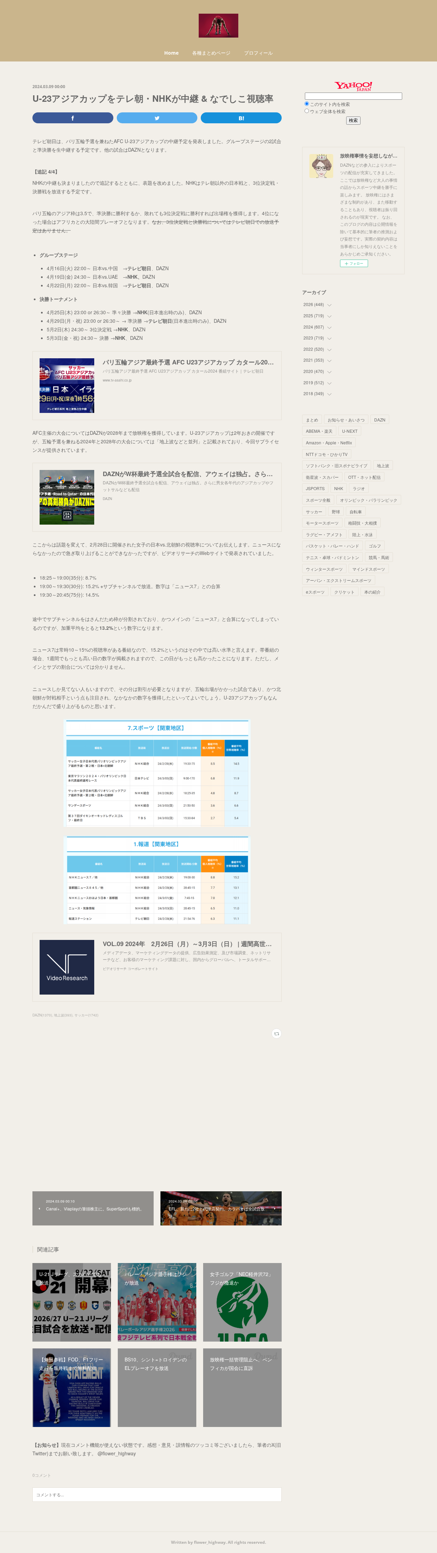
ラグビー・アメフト (324, 534)
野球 (336, 511)
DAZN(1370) (42, 1015)
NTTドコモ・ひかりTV (327, 454)
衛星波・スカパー (322, 477)
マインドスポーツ (368, 569)
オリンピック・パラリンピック (368, 500)
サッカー (314, 511)
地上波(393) (63, 1015)
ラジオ (359, 488)
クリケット (344, 592)
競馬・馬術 (379, 557)
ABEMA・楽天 (319, 431)
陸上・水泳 (362, 534)
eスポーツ (315, 592)
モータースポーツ (322, 523)
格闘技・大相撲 (362, 523)
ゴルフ (375, 546)
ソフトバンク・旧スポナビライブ (336, 465)
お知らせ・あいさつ (346, 419)
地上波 (383, 465)
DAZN (379, 419)
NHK (338, 488)
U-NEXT (349, 431)
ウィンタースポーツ (324, 569)
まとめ (312, 419)
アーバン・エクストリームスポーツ (338, 580)
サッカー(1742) (86, 1015)
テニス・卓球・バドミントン (332, 557)
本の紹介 (372, 592)
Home (171, 53)
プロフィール (258, 53)
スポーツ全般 (318, 500)
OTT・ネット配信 (364, 477)
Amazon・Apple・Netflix (329, 442)
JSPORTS (315, 488)
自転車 (356, 511)
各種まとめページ (211, 53)
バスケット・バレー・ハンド (332, 546)
